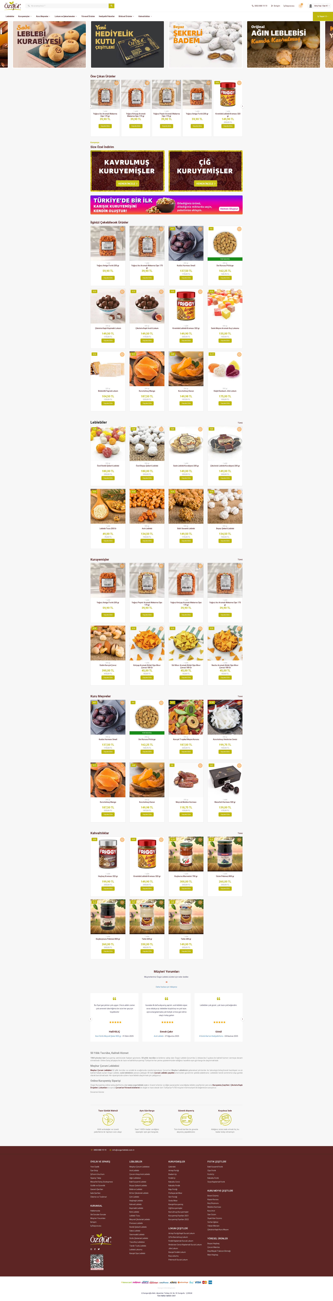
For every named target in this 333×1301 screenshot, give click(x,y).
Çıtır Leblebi (134, 1197)
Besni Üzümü (213, 1196)
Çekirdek (172, 1167)
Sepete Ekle (105, 126)
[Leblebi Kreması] (283, 44)
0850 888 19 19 (261, 6)
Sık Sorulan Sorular (98, 1214)
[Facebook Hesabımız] (94, 1249)
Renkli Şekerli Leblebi (138, 1227)
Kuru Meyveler (42, 16)
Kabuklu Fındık (174, 1186)
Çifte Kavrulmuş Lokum (178, 1237)
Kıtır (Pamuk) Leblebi (212, 1036)
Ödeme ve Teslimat (98, 1197)
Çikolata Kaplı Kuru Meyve (218, 1230)
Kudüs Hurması (160, 1036)
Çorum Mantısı (213, 1247)
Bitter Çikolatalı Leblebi (138, 1193)
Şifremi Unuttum (97, 1174)
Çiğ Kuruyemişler (175, 1208)
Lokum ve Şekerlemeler (65, 16)
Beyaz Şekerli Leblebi (138, 1186)
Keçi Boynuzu (213, 1203)
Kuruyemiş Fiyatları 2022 (178, 1219)
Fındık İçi (171, 1178)
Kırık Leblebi (134, 1212)
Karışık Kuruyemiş (175, 1204)
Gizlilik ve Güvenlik (97, 1186)
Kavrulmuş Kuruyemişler (178, 1212)
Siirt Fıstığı (172, 1197)
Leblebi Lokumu (135, 1250)
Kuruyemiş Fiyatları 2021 (178, 1216)
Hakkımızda (95, 1211)
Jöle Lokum (173, 1248)
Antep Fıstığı (173, 1170)
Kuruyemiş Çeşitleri (221, 1085)
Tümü (240, 423)
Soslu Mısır (173, 1201)
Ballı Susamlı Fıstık (215, 1167)
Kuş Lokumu (173, 1256)
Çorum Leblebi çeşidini (164, 1073)
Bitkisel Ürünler (125, 16)
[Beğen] (116, 83)
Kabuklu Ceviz (174, 1182)
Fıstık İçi (210, 1174)
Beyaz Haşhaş (213, 1243)
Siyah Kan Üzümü (214, 1218)
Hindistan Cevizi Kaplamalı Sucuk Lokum (185, 1245)
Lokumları (103, 1088)
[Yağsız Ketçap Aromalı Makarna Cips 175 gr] (135, 94)
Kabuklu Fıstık (213, 1178)
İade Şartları (95, 1193)
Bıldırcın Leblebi (135, 1189)
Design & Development (166, 1288)
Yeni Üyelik (94, 1167)
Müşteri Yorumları (97, 1218)
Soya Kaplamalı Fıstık (216, 1182)
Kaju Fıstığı (172, 1189)
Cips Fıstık (211, 1170)
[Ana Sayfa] (13, 6)
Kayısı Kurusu (213, 1199)
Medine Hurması (214, 1207)
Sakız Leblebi (134, 1231)
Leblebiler (10, 16)
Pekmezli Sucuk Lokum (178, 1260)
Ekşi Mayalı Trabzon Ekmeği (218, 1251)
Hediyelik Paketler (107, 16)
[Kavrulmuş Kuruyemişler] (127, 171)
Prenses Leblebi (136, 1223)
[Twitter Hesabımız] (99, 1249)
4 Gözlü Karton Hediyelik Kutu (107, 1036)
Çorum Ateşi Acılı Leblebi (139, 1174)
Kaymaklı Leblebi (136, 1208)
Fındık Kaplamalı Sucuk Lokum (180, 1241)
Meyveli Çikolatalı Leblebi (139, 1219)
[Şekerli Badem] (49, 44)
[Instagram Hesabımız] (91, 1249)
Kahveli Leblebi (135, 1204)
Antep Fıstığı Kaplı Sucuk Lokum (181, 1233)
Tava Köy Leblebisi (137, 1242)
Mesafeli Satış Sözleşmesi (101, 1182)
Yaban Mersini (213, 1226)
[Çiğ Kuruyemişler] (205, 171)
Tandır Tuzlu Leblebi (137, 1246)
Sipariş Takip (95, 1178)
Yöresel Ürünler (88, 16)
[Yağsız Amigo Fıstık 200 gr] (197, 94)
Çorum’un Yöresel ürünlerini (128, 1088)
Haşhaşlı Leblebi (136, 1201)
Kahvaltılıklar (144, 16)
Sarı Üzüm (211, 1214)
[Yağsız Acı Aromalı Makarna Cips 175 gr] (105, 94)
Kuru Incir (211, 1211)
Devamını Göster (97, 1092)
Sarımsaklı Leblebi (136, 1234)
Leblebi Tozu (134, 1216)
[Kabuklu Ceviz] (205, 44)
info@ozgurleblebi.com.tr (123, 1150)
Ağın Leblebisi (135, 1178)
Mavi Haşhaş (212, 1255)
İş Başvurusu (289, 6)
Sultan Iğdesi (212, 1222)
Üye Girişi (94, 1170)
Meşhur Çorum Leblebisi (101, 1070)
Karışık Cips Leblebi (137, 1253)
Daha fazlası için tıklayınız (166, 987)
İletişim (277, 6)
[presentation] (90, 106)
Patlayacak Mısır (175, 1193)
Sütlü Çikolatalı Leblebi (138, 1238)
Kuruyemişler (24, 16)
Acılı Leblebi (134, 1170)
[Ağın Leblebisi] (127, 44)
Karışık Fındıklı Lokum (177, 1252)
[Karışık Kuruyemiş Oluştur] (166, 205)
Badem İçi (172, 1174)
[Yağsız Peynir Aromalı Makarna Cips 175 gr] (166, 94)
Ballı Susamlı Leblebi (137, 1182)
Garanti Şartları (96, 1189)
